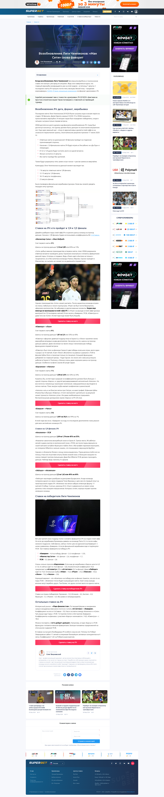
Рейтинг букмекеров (53, 11)
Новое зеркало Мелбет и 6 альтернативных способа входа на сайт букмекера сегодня (124, 102)
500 (130, 252)
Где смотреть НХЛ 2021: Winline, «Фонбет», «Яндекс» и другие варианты (123, 130)
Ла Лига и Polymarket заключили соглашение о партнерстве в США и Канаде (124, 185)
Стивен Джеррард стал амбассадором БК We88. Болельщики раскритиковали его (40, 707)
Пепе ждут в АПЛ (118, 211)
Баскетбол (76, 777)
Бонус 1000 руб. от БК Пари (103, 777)
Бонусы (95, 11)
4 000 (131, 258)
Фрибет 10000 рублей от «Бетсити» (102, 784)
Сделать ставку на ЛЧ (68, 642)
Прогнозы (66, 11)
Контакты (33, 774)
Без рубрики (117, 97)
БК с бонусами (56, 783)
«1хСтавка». (95, 235)
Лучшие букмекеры (57, 774)
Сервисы (40, 16)
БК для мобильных (57, 780)
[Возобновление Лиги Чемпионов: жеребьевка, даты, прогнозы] (98, 62)
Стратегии (70, 16)
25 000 (131, 229)
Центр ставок (76, 11)
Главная (29, 22)
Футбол (75, 774)
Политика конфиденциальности (36, 781)
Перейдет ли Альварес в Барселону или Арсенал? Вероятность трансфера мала (94, 707)
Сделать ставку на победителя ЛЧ (67, 589)
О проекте (33, 777)
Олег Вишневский (46, 61)
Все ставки (76, 783)
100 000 (130, 235)
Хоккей (75, 780)
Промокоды (50, 16)
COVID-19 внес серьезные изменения (61, 91)
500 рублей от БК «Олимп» (102, 780)
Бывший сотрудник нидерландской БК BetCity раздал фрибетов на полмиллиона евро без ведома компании (67, 708)
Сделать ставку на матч (68, 321)
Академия (87, 11)
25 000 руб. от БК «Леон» (102, 774)
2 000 (131, 241)
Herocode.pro (131, 791)
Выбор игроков (56, 777)
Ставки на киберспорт (84, 16)
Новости (97, 16)
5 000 (131, 224)
